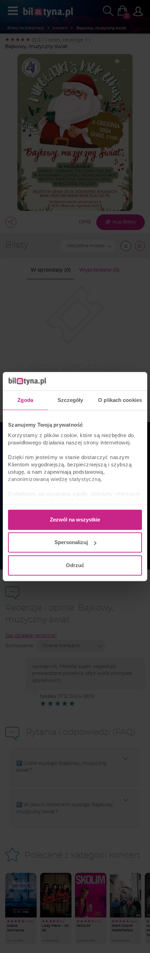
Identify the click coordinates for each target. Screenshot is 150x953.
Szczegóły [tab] (70, 400)
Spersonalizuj (71, 542)
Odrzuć (75, 565)
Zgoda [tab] (25, 400)
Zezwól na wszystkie (75, 520)
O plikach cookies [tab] (120, 400)
